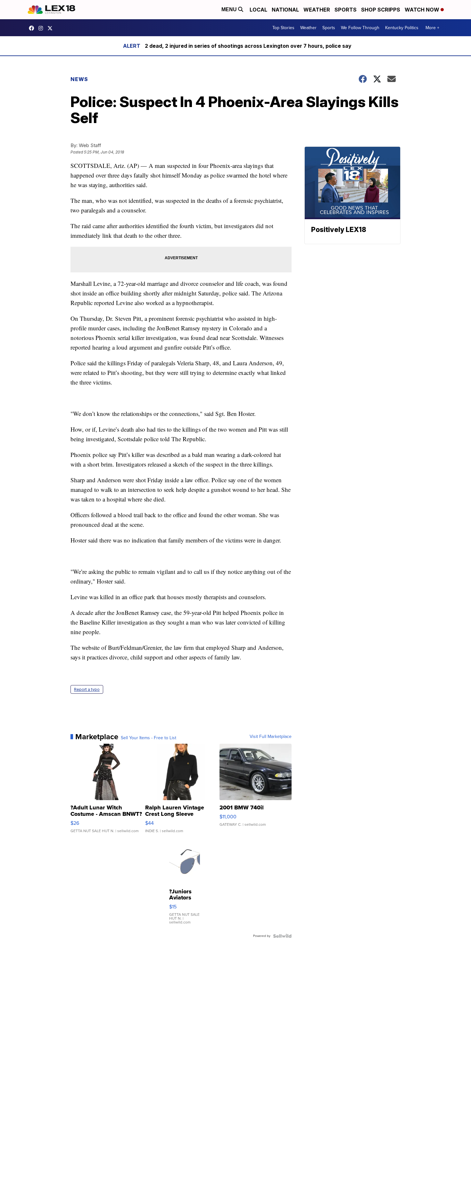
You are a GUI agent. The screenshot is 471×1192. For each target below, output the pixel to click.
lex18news (51, 28)
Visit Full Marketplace (271, 736)
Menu (229, 9)
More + (432, 27)
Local (258, 9)
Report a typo (87, 689)
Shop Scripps (380, 9)
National (285, 9)
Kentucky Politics (401, 27)
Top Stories (283, 27)
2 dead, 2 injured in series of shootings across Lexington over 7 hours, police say (248, 46)
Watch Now (423, 9)
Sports (346, 9)
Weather (316, 9)
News (79, 79)
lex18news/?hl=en (42, 28)
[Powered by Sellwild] (282, 936)
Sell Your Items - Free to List (148, 738)
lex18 (33, 28)
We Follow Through (360, 27)
